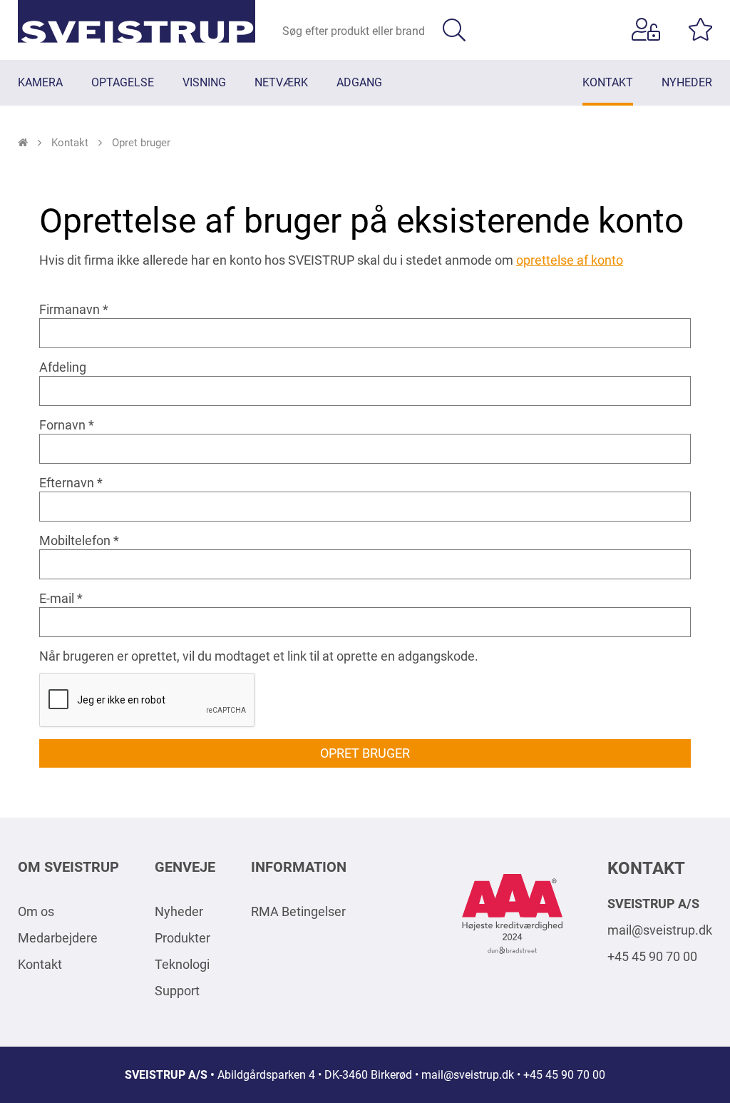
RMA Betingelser (298, 911)
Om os (36, 911)
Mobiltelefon (74, 540)
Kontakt (40, 964)
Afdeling (62, 367)
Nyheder (179, 911)
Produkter (182, 937)
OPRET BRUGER (365, 753)
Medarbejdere (58, 937)
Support (177, 990)
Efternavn (66, 482)
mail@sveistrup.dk (659, 929)
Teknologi (182, 964)
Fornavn (62, 424)
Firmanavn (69, 309)
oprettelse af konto (569, 260)
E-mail (56, 598)
